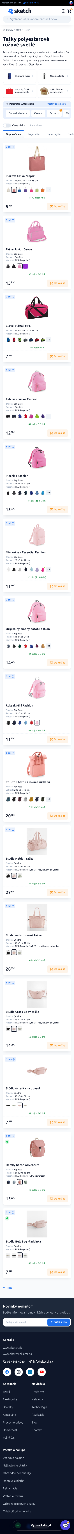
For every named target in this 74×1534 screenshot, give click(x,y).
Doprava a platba (13, 1481)
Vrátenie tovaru (13, 1496)
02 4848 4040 (16, 1361)
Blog (35, 1422)
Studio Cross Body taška (22, 1012)
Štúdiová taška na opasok (23, 1088)
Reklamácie (10, 1488)
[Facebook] (7, 1372)
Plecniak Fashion (17, 476)
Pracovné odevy (13, 1422)
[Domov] (19, 11)
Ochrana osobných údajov (19, 1503)
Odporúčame (13, 134)
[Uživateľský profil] (63, 11)
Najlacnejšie (54, 134)
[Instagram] (18, 1372)
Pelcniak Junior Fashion (21, 399)
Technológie (39, 1407)
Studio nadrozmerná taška (24, 935)
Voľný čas (9, 1437)
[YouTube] (41, 1372)
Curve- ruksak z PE (18, 326)
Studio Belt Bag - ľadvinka (23, 1241)
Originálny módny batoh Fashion (28, 629)
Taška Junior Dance (19, 249)
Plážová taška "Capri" (20, 176)
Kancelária (9, 1414)
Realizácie (38, 1414)
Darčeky (8, 1407)
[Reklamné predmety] (5, 11)
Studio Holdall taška (20, 858)
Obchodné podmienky (17, 1473)
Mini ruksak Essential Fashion (25, 552)
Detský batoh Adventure (22, 1165)
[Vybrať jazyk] (71, 3)
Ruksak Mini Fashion (19, 705)
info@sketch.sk (43, 1361)
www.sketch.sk (12, 1347)
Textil (18, 30)
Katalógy (37, 1399)
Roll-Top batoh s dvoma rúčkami (28, 782)
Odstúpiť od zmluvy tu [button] (17, 1511)
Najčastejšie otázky (15, 1465)
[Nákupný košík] (69, 11)
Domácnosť (10, 1430)
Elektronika (10, 1399)
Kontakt (37, 1430)
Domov (9, 30)
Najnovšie (34, 134)
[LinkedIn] (30, 1372)
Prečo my (38, 1391)
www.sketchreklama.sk (17, 1354)
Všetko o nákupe (13, 1458)
